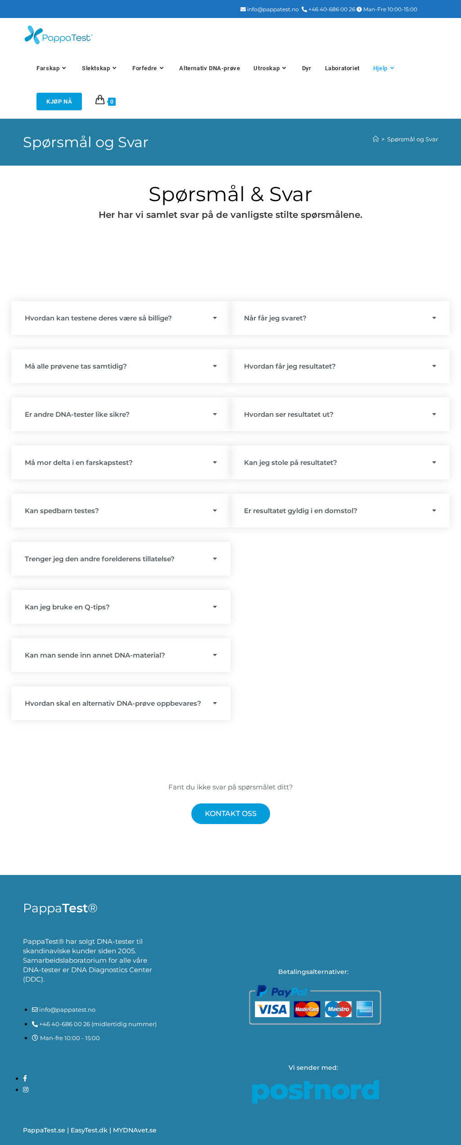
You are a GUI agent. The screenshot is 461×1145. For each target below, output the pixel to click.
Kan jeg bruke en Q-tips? (67, 607)
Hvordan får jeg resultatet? (290, 366)
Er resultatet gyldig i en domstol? (300, 510)
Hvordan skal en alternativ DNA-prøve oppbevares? (113, 703)
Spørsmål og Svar (412, 139)
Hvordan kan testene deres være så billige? (98, 318)
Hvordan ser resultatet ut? (289, 414)
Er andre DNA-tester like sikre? (77, 414)
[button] (120, 318)
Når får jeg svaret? (275, 318)
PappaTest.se (44, 1130)
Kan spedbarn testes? (62, 510)
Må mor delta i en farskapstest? (79, 462)
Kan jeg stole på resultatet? (290, 462)
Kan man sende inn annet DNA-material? (95, 655)
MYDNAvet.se (135, 1130)
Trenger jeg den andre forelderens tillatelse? (100, 558)
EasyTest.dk (89, 1130)
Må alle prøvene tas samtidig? (76, 366)
